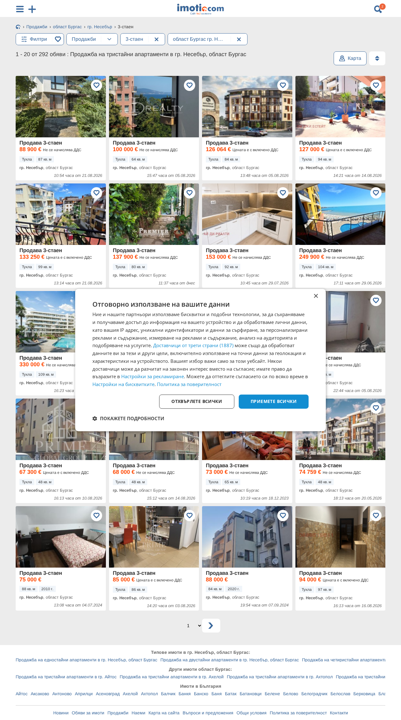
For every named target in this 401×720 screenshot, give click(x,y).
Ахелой (130, 693)
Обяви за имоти (88, 713)
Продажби (117, 713)
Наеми (138, 713)
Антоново (62, 693)
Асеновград (108, 693)
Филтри (38, 39)
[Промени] (109, 39)
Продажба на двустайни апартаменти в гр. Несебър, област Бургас (229, 659)
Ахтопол (149, 693)
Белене (272, 693)
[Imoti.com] (18, 27)
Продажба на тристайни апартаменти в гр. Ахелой (172, 676)
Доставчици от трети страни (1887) (193, 345)
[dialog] (200, 360)
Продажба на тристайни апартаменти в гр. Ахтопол (280, 676)
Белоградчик (314, 693)
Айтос (22, 693)
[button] (128, 418)
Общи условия (252, 713)
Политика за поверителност (298, 713)
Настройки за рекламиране (152, 376)
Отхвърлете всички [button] (196, 401)
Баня (216, 693)
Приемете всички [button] (274, 401)
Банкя (185, 693)
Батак (231, 693)
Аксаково (40, 693)
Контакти (339, 713)
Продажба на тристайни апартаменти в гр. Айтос (66, 676)
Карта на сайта (164, 713)
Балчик (168, 693)
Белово (290, 693)
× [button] (315, 296)
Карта (354, 58)
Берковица (364, 693)
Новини (61, 713)
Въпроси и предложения (208, 713)
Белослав (340, 693)
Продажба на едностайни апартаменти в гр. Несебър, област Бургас (86, 659)
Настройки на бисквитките (123, 384)
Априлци (84, 693)
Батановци (251, 693)
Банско (201, 693)
